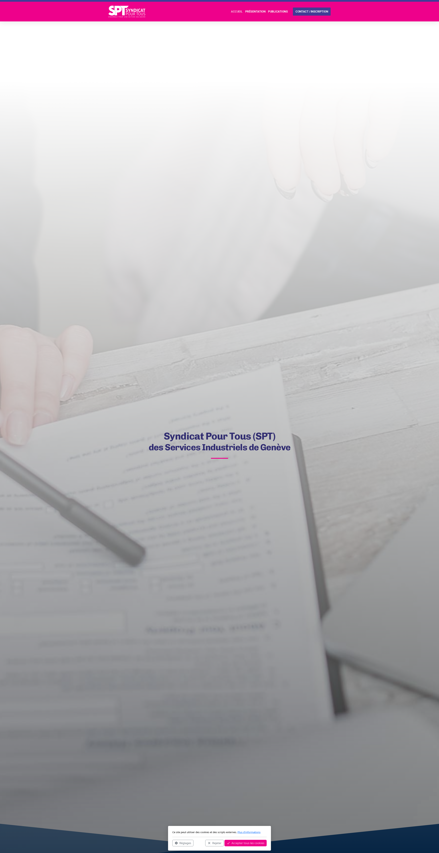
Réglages (185, 843)
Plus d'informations (249, 832)
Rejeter (217, 843)
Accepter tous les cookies (248, 843)
